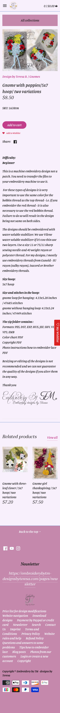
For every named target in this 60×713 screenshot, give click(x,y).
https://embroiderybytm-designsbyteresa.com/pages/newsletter (30, 579)
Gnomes (34, 76)
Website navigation (15, 616)
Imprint (15, 629)
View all (52, 437)
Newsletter (20, 625)
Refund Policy (35, 638)
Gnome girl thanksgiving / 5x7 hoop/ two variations (44, 490)
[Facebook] (5, 548)
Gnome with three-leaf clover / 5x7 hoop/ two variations (14, 490)
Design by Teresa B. (14, 76)
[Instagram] (18, 548)
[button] (11, 133)
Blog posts (19, 652)
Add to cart (14, 125)
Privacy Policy (30, 634)
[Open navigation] (4, 5)
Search (36, 625)
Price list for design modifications (24, 611)
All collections (30, 20)
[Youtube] (12, 548)
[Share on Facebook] (15, 141)
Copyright (24, 661)
